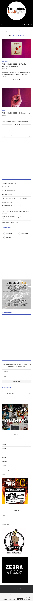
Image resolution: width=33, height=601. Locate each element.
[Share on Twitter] (17, 80)
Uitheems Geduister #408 (9, 183)
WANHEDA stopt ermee (8, 190)
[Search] (31, 24)
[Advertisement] (16, 157)
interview (4, 461)
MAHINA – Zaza (6, 187)
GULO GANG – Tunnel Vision (10, 222)
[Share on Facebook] (15, 80)
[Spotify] (28, 24)
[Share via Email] (19, 80)
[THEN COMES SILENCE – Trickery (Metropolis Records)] (16, 48)
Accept (20, 599)
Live (3, 452)
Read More (27, 599)
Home (3, 30)
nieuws (4, 444)
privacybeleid (5, 520)
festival (4, 457)
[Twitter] (24, 24)
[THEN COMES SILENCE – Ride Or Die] (16, 97)
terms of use (5, 524)
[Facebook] (22, 24)
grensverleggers (6, 470)
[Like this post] (13, 80)
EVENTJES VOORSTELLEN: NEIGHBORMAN (14, 198)
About (3, 515)
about (3, 474)
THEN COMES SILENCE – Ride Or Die (16, 113)
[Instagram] (26, 24)
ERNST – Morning (7, 202)
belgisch (4, 465)
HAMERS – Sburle (7, 194)
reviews (4, 448)
